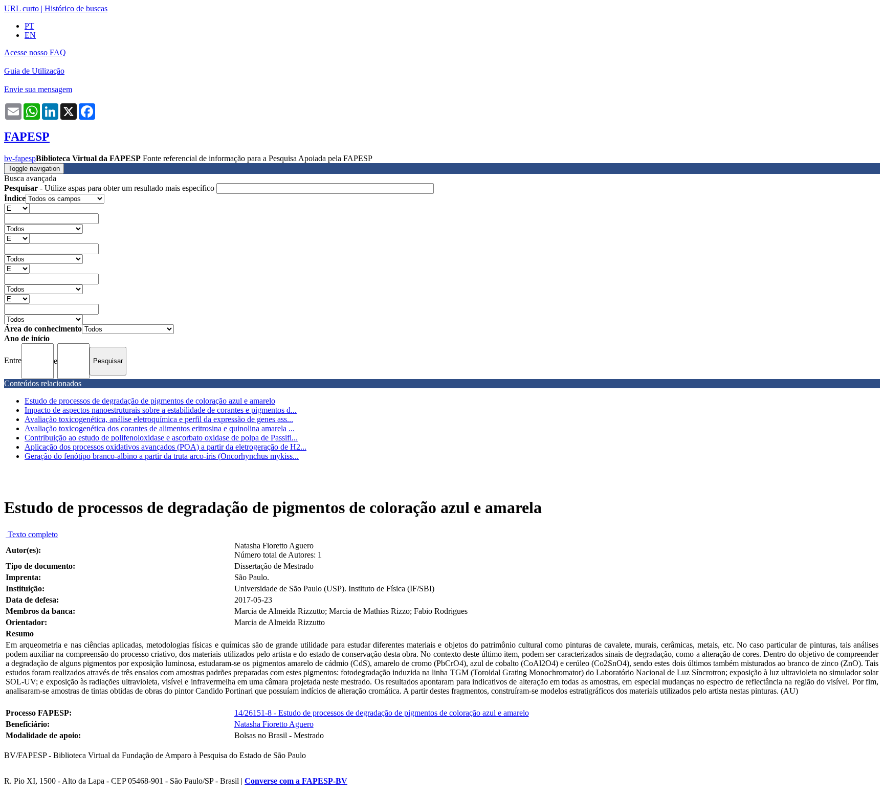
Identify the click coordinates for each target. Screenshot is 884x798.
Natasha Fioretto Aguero (274, 724)
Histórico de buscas (76, 8)
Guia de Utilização (34, 70)
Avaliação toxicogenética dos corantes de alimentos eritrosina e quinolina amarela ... (160, 428)
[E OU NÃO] (17, 208)
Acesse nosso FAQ (35, 52)
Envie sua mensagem (38, 89)
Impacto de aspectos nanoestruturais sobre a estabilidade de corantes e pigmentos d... (161, 410)
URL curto (21, 8)
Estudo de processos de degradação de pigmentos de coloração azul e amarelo (150, 400)
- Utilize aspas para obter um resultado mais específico (110, 188)
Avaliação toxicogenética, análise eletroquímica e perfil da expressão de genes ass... (159, 419)
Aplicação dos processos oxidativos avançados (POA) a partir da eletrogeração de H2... (165, 446)
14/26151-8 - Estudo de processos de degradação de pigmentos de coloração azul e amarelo (381, 712)
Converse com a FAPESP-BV (296, 781)
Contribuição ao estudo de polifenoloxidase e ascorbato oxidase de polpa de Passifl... (161, 437)
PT (29, 25)
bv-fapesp (20, 158)
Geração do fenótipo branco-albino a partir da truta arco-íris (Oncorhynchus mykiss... (162, 456)
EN (30, 35)
